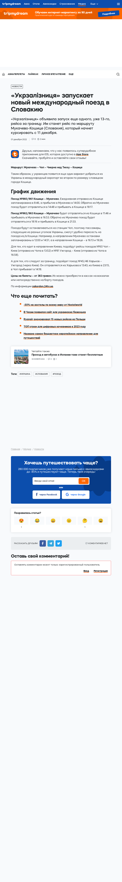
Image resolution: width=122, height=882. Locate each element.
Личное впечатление (54, 74)
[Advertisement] (61, 43)
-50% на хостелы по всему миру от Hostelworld (53, 304)
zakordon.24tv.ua (42, 286)
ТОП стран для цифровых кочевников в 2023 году (55, 326)
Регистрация (101, 571)
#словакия (41, 374)
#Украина (25, 374)
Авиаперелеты (16, 74)
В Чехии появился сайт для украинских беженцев (55, 312)
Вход (86, 571)
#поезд (57, 374)
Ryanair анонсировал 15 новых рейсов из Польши (54, 319)
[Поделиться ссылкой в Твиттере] (58, 543)
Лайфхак (33, 74)
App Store (82, 154)
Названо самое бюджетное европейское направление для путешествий (61, 335)
